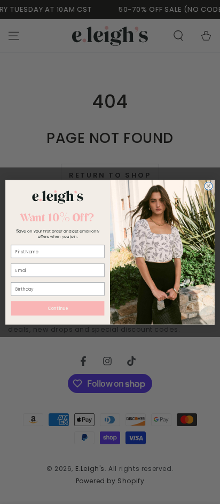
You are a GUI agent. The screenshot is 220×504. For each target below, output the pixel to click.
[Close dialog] (209, 186)
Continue (58, 308)
